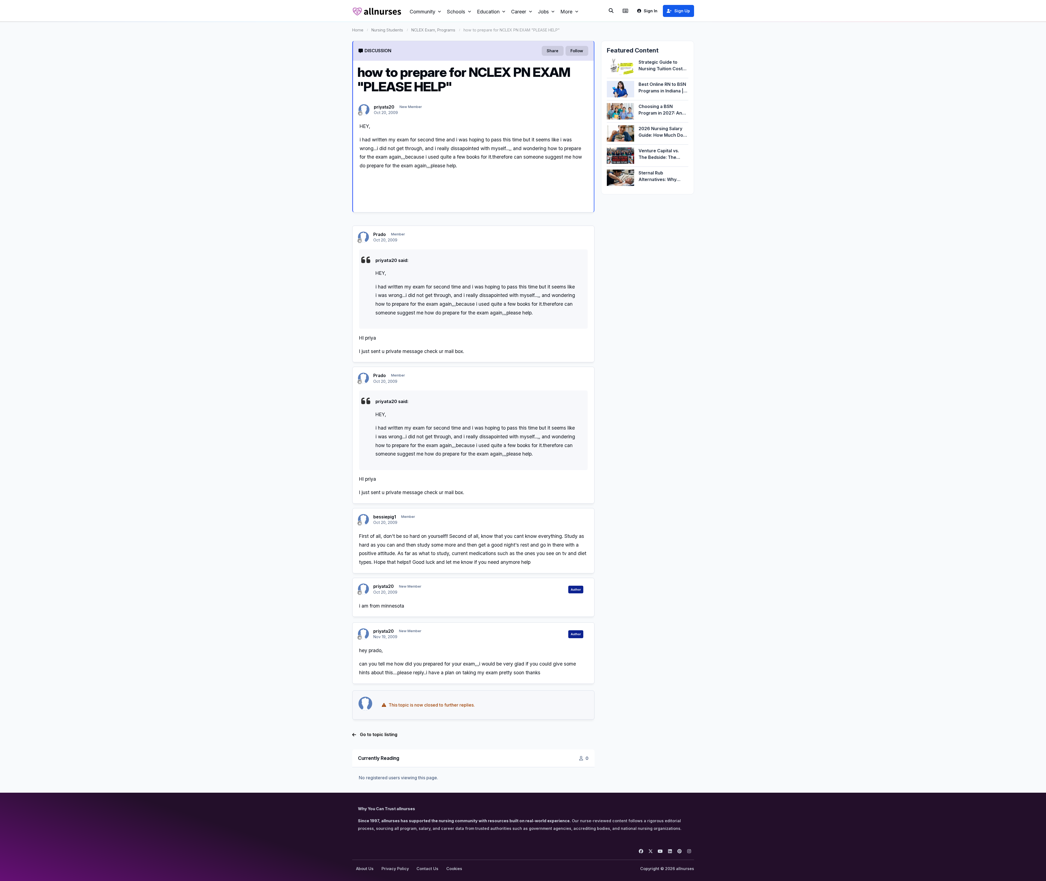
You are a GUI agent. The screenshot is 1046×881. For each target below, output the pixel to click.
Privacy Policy (395, 868)
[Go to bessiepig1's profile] (363, 519)
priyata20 (384, 107)
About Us (365, 868)
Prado (379, 234)
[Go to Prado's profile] (363, 237)
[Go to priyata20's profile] (364, 109)
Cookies (454, 868)
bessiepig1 (384, 517)
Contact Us (427, 868)
